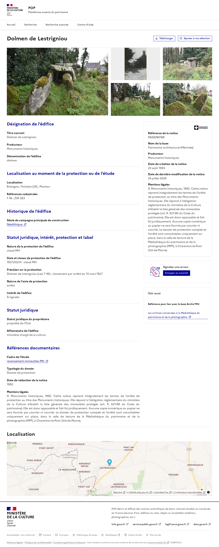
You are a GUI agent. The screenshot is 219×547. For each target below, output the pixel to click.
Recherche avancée (57, 25)
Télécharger (166, 38)
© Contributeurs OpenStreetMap (187, 492)
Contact (47, 535)
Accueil (11, 25)
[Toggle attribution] (208, 492)
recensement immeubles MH (25, 361)
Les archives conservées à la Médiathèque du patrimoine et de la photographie (174, 315)
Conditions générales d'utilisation (69, 542)
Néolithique (14, 224)
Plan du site (155, 535)
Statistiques (111, 535)
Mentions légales (15, 542)
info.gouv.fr (118, 524)
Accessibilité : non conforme (21, 535)
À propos (63, 535)
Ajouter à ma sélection (197, 38)
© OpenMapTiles (160, 492)
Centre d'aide (85, 25)
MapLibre (117, 492)
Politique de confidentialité (38, 542)
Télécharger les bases (86, 535)
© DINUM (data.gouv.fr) (138, 492)
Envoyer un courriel (176, 273)
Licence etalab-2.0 (157, 542)
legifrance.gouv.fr (175, 524)
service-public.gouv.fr (145, 524)
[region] (109, 468)
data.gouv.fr (201, 524)
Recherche (30, 25)
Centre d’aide (135, 535)
